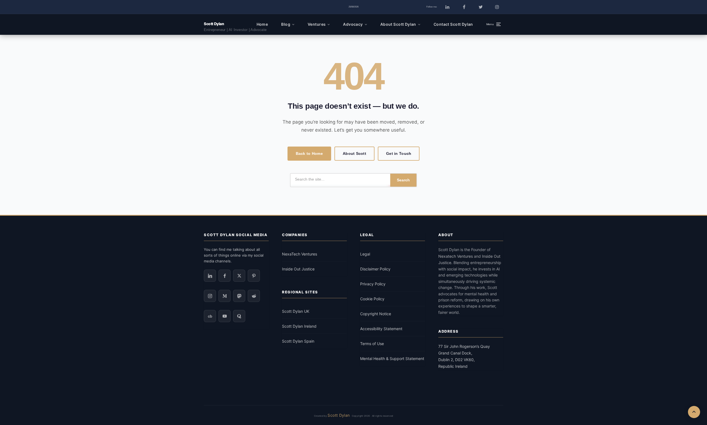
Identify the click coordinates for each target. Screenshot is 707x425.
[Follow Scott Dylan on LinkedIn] (447, 7)
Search (403, 180)
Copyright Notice (375, 313)
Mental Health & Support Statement (392, 358)
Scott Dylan (214, 24)
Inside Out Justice (298, 269)
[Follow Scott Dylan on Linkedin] (210, 276)
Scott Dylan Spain (298, 341)
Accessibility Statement (381, 328)
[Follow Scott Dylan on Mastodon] (239, 296)
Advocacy (353, 24)
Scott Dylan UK (295, 311)
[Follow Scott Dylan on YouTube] (224, 316)
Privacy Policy (373, 283)
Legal (365, 254)
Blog (285, 24)
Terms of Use (372, 343)
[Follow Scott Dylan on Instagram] (497, 7)
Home (262, 24)
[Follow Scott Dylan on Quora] (239, 316)
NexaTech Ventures (299, 254)
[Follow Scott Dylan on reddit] (254, 296)
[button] (493, 24)
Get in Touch (398, 153)
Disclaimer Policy (375, 269)
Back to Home (309, 153)
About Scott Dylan (398, 24)
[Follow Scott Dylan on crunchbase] (210, 316)
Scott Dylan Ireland (299, 326)
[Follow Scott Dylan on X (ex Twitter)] (239, 276)
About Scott (354, 153)
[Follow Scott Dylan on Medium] (224, 296)
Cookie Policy (372, 298)
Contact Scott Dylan (453, 24)
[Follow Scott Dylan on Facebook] (464, 7)
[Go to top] (694, 412)
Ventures (317, 24)
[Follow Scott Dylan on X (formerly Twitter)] (480, 7)
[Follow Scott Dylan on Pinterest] (254, 276)
